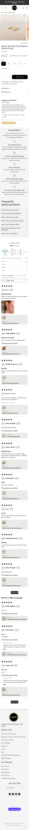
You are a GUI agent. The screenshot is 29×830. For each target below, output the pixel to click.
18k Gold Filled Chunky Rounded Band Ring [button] (11, 468)
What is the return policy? (10, 210)
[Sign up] (22, 788)
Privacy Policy (5, 766)
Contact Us (4, 746)
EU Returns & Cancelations (8, 778)
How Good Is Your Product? (9, 734)
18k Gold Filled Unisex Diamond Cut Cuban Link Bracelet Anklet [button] (10, 354)
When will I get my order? (10, 217)
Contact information (18, 825)
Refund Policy (5, 769)
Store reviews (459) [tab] (21, 275)
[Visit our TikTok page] (19, 794)
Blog (2, 752)
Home (2, 12)
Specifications (6, 92)
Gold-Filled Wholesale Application (10, 755)
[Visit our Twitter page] (13, 794)
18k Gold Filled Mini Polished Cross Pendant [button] (10, 498)
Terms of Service (5, 775)
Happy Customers (6, 758)
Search (3, 749)
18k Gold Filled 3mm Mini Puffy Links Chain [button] (11, 695)
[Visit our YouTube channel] (16, 794)
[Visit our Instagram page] (10, 794)
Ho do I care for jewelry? (9, 234)
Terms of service (21, 823)
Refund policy (7, 823)
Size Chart (4, 69)
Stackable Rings (11, 12)
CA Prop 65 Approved (7, 740)
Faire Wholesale (5, 743)
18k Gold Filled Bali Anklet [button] (13, 436)
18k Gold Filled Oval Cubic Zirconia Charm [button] (10, 557)
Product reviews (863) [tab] (8, 275)
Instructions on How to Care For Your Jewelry (13, 737)
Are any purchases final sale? (11, 213)
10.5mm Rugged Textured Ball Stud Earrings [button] (10, 383)
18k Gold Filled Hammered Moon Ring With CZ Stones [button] (11, 585)
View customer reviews (8, 123)
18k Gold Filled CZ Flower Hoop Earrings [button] (12, 528)
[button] (14, 258)
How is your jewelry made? (10, 224)
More (26, 252)
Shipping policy (10, 825)
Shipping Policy (5, 772)
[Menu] (2, 8)
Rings (6, 12)
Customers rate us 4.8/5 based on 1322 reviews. (12, 725)
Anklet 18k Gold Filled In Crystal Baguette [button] (17, 619)
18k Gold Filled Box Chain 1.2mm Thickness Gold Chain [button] (10, 413)
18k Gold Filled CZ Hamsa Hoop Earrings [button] (10, 323)
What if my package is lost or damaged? (11, 229)
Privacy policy (14, 823)
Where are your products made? (12, 221)
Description (5, 88)
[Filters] (3, 280)
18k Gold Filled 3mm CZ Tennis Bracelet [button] (16, 654)
